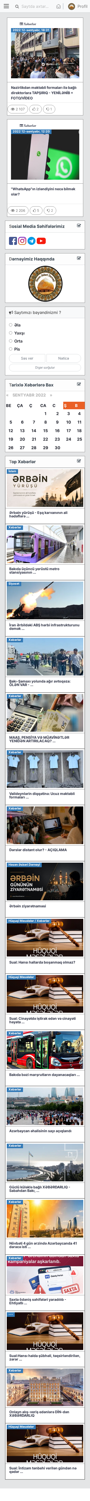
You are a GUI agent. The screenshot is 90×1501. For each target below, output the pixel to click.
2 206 (20, 210)
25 (79, 439)
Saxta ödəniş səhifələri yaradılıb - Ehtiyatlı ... (37, 1301)
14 (34, 430)
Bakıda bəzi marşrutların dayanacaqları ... (44, 1074)
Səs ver (27, 358)
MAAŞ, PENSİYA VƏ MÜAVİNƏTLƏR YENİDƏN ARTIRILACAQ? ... (39, 739)
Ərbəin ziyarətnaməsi (27, 906)
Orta (18, 341)
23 (57, 439)
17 (68, 430)
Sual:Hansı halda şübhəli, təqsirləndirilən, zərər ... (44, 1357)
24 (68, 439)
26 (11, 447)
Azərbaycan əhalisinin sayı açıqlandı (40, 1131)
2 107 (20, 109)
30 (57, 447)
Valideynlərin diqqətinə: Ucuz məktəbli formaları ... (42, 795)
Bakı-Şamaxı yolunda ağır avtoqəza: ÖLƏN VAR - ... (39, 683)
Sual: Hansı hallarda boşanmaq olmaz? (42, 962)
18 (79, 430)
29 (45, 447)
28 (33, 447)
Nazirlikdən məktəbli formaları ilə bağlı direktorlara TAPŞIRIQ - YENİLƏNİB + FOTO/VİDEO (43, 92)
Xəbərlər (14, 24)
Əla (17, 324)
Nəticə (63, 358)
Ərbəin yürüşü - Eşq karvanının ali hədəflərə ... (38, 514)
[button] (73, 6)
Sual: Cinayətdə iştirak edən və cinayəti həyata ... (42, 1020)
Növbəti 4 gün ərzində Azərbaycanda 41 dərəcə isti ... (43, 1245)
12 (10, 430)
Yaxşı (19, 332)
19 (10, 439)
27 (22, 447)
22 (45, 439)
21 (34, 439)
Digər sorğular (45, 367)
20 (22, 439)
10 (68, 422)
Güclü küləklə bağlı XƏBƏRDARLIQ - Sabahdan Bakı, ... (39, 1189)
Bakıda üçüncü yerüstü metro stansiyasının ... (34, 570)
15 (45, 430)
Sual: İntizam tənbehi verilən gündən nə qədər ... (42, 1470)
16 (57, 430)
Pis (17, 349)
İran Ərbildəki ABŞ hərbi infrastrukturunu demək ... (44, 627)
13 (22, 430)
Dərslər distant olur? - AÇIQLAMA (38, 850)
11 (80, 422)
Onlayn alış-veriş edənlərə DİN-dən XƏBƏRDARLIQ (39, 1413)
